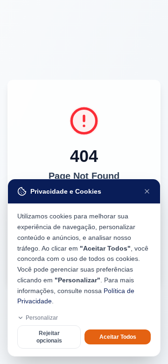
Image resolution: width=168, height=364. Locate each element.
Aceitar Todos (117, 337)
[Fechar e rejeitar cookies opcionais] (147, 191)
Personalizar (42, 318)
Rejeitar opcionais (49, 337)
